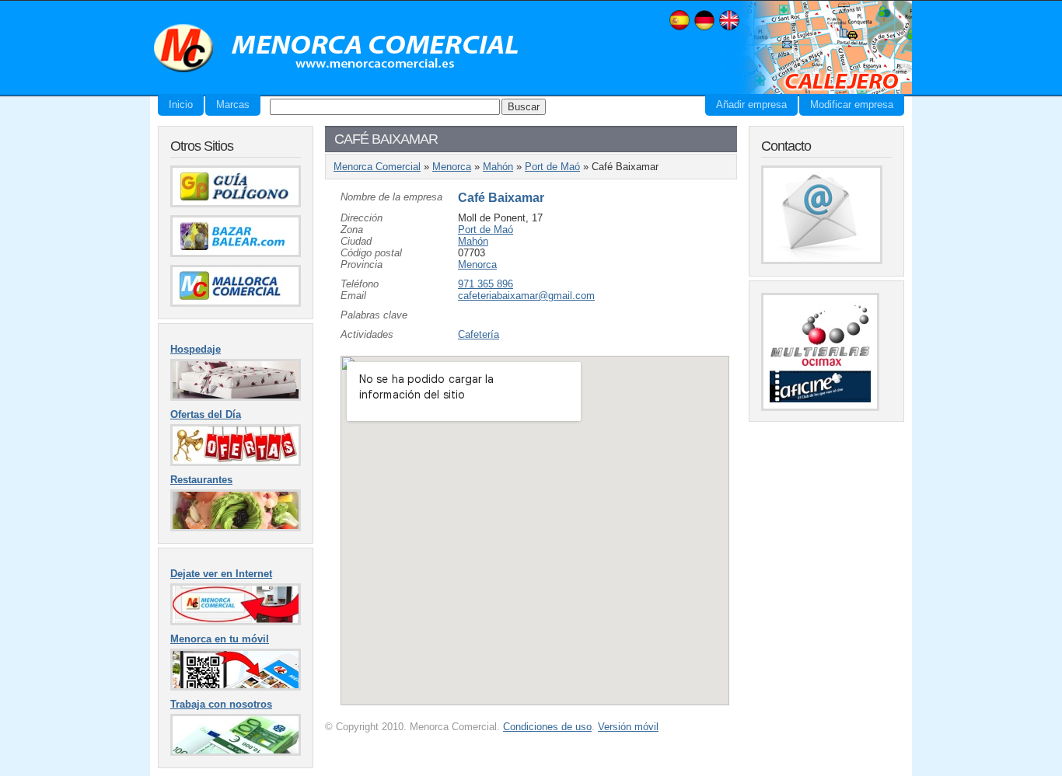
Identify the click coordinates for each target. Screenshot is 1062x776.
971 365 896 (485, 284)
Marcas (233, 104)
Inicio (181, 104)
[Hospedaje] (235, 397)
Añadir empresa (751, 104)
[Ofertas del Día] (235, 462)
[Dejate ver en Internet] (235, 622)
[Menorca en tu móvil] (235, 687)
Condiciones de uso (547, 727)
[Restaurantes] (235, 528)
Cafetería (478, 334)
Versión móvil (628, 727)
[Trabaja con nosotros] (235, 752)
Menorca (451, 166)
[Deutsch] (704, 28)
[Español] (679, 28)
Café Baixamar (501, 197)
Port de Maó (552, 166)
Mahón (498, 166)
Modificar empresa (851, 104)
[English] (729, 28)
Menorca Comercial (336, 49)
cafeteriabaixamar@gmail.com (526, 295)
